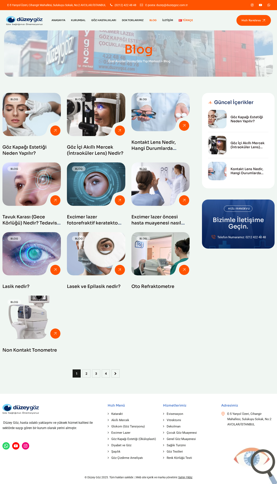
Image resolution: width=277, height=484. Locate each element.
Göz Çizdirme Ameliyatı (127, 458)
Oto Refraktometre (152, 286)
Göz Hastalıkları (103, 20)
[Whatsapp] (269, 5)
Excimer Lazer (120, 433)
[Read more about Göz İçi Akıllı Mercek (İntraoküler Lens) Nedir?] (96, 114)
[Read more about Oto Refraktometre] (160, 253)
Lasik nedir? (15, 286)
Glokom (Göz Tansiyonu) (128, 426)
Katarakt (117, 414)
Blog (153, 20)
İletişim (167, 20)
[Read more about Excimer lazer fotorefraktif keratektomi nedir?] (96, 184)
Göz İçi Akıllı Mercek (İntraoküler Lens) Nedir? (248, 145)
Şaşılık (115, 451)
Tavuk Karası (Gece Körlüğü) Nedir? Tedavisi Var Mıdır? (30, 223)
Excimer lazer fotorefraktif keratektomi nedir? (95, 223)
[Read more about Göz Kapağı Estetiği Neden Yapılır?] (31, 114)
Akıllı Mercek (120, 420)
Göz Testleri (175, 451)
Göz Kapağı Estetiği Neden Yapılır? (247, 119)
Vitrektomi (174, 420)
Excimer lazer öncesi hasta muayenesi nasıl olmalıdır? (156, 223)
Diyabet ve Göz (121, 445)
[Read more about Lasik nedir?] (31, 253)
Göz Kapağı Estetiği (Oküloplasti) (133, 439)
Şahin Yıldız (185, 477)
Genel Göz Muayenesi (181, 439)
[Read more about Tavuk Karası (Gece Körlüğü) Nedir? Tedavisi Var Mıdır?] (31, 184)
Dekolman (173, 426)
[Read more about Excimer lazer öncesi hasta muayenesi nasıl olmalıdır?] (160, 184)
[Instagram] (252, 5)
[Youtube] (260, 5)
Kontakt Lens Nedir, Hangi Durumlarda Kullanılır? (153, 148)
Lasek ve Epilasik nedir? (93, 286)
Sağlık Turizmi (176, 445)
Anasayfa (58, 20)
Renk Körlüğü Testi (179, 458)
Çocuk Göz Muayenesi (182, 433)
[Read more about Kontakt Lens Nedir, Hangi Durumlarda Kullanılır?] (160, 112)
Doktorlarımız (133, 20)
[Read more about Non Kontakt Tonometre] (31, 317)
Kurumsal (78, 20)
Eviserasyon (175, 414)
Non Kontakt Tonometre (29, 350)
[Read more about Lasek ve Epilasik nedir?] (96, 253)
